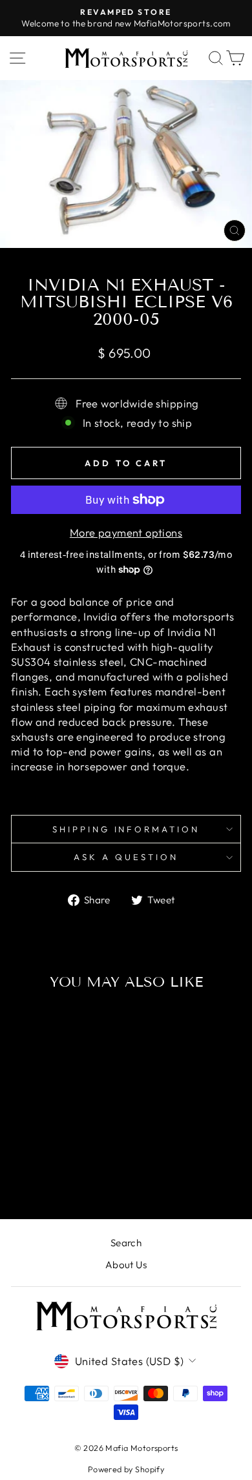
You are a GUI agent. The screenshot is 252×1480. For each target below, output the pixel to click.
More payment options (126, 532)
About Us (126, 1265)
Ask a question (126, 857)
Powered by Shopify (126, 1469)
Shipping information (126, 829)
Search (126, 1243)
